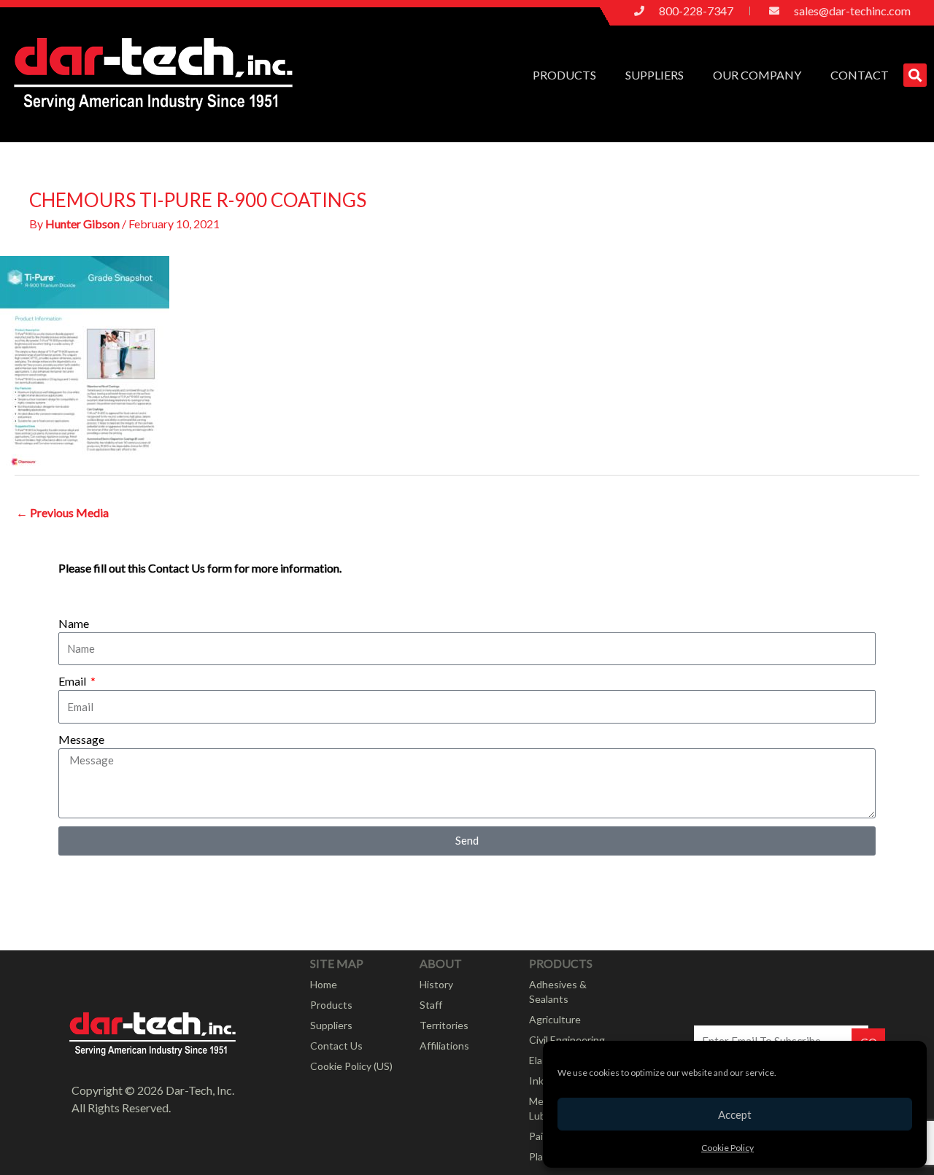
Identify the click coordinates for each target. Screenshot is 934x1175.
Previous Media (62, 512)
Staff (431, 1004)
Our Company (757, 75)
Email (73, 681)
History (436, 984)
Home (323, 984)
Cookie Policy (727, 1147)
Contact (859, 75)
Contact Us (336, 1045)
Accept (735, 1114)
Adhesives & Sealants (558, 991)
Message (81, 739)
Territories (444, 1025)
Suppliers (654, 75)
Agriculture (555, 1019)
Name (73, 623)
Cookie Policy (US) (351, 1066)
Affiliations (444, 1045)
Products (564, 75)
